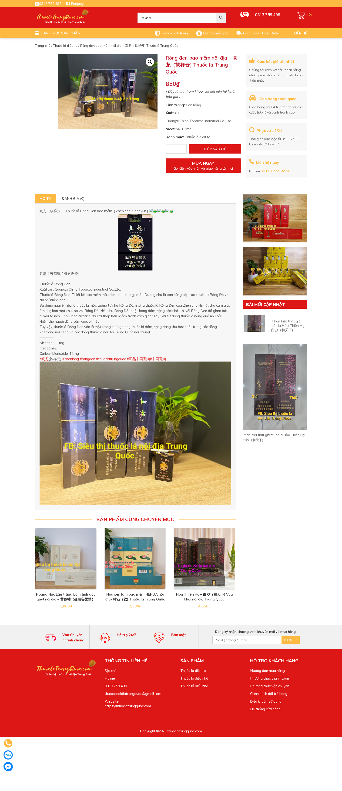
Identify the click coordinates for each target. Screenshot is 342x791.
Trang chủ (42, 46)
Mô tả (45, 198)
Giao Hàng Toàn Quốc (261, 33)
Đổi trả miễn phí (215, 33)
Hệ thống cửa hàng (265, 709)
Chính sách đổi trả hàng (268, 693)
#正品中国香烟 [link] (138, 359)
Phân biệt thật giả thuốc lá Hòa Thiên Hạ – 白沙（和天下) (286, 325)
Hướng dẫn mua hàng (267, 670)
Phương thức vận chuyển (269, 686)
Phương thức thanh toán (269, 678)
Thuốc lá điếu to (65, 46)
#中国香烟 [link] (158, 359)
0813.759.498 (50, 3)
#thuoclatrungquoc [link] (111, 359)
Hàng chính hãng (174, 33)
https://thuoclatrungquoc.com (128, 706)
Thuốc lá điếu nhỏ (194, 686)
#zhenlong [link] (70, 359)
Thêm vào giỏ (215, 149)
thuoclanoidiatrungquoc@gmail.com (133, 693)
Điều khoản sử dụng (266, 701)
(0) (302, 15)
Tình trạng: (175, 105)
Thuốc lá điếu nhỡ (194, 678)
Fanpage (78, 3)
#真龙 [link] (44, 359)
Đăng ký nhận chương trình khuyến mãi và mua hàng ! (256, 632)
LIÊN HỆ (300, 33)
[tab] (45, 198)
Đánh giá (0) (73, 198)
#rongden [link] (87, 359)
